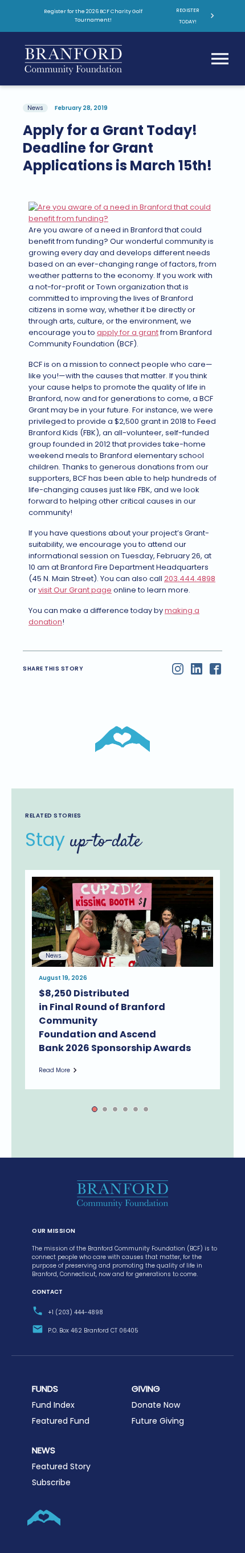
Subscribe (51, 1482)
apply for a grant (127, 332)
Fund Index (53, 1405)
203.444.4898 (189, 578)
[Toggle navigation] (219, 58)
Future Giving (158, 1421)
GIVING (146, 1389)
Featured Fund (60, 1421)
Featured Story (61, 1466)
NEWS (43, 1450)
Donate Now (156, 1405)
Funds (45, 1389)
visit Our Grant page (75, 590)
